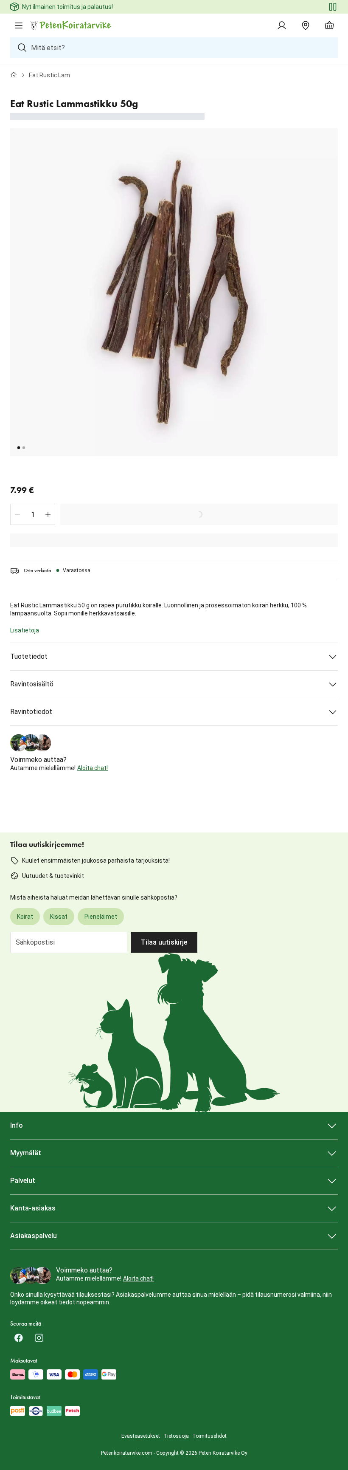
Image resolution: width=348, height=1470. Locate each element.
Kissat (58, 916)
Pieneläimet (100, 916)
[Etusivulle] (13, 75)
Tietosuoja (176, 1436)
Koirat (25, 916)
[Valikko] (18, 25)
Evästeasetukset (140, 1436)
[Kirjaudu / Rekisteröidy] (281, 25)
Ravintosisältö (31, 684)
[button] (17, 514)
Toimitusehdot (209, 1436)
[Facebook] (18, 1338)
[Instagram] (39, 1338)
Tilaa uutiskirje (164, 942)
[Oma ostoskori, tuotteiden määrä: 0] (329, 25)
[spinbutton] (32, 514)
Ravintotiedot (31, 712)
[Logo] (71, 25)
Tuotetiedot (29, 656)
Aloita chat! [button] (92, 768)
